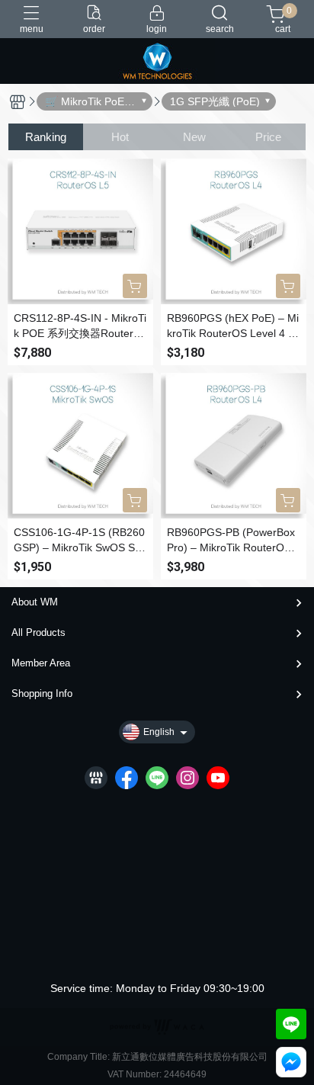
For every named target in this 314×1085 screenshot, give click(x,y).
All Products (38, 632)
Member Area (40, 663)
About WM (34, 602)
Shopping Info (41, 693)
